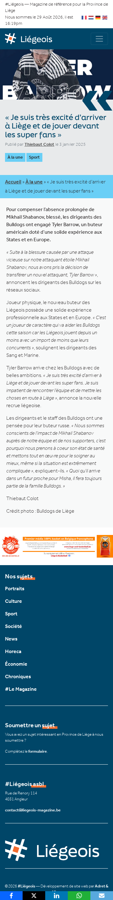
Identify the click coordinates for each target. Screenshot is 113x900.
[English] (105, 17)
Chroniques (18, 676)
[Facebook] (11, 895)
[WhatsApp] (79, 895)
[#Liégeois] (30, 39)
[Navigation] (99, 39)
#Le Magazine (21, 689)
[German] (98, 17)
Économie (16, 664)
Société (13, 626)
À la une (15, 157)
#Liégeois (26, 886)
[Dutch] (91, 17)
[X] (34, 895)
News (11, 639)
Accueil (13, 182)
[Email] (101, 895)
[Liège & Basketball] (56, 546)
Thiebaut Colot (39, 144)
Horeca (13, 651)
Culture (13, 601)
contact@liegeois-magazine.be (33, 810)
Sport (34, 157)
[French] (84, 17)
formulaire (37, 751)
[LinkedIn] (56, 895)
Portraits (14, 589)
